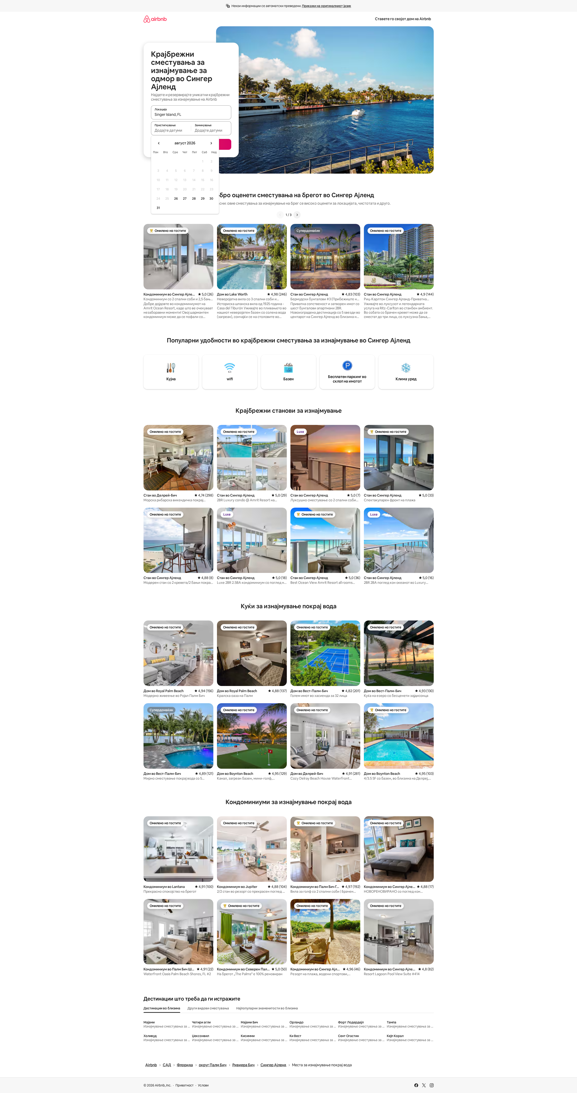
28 (194, 198)
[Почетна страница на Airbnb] (155, 19)
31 (158, 208)
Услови (203, 1085)
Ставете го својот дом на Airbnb (403, 19)
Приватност (184, 1085)
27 (185, 198)
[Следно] (297, 214)
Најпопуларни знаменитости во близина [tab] (267, 1008)
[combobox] (191, 114)
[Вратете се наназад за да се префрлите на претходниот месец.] (159, 143)
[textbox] (171, 130)
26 (176, 198)
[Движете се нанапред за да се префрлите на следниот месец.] (211, 143)
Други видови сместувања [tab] (208, 1008)
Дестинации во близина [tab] (162, 1008)
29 (203, 198)
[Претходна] (280, 214)
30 (211, 198)
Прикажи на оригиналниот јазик (326, 6)
